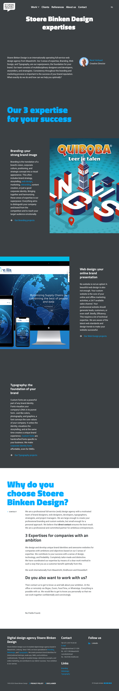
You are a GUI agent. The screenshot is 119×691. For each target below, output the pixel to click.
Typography (23, 652)
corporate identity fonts (21, 445)
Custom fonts (28, 436)
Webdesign (11, 652)
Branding (50, 650)
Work (34, 7)
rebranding (26, 184)
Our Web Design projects (95, 336)
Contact (82, 7)
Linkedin (95, 643)
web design (27, 181)
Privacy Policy (36, 683)
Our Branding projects (25, 220)
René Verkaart (96, 60)
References (57, 7)
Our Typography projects (26, 455)
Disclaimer (51, 683)
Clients (45, 7)
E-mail (63, 646)
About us (71, 7)
